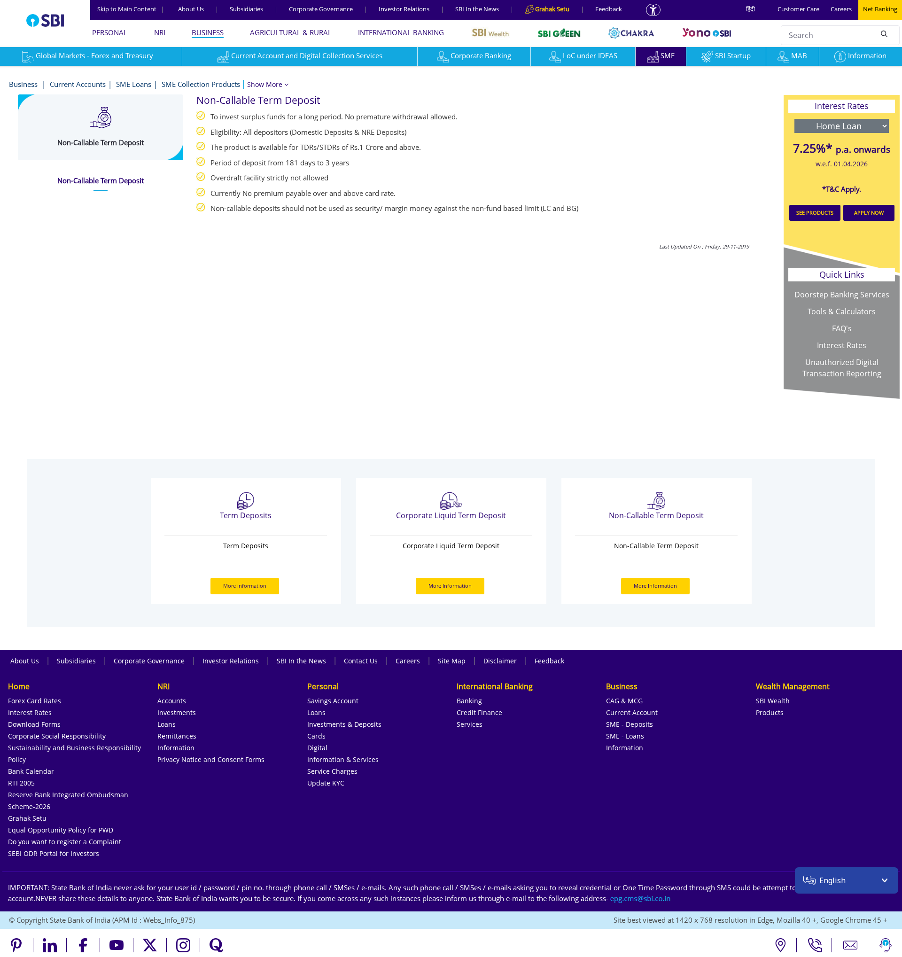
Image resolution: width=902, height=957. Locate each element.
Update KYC (325, 782)
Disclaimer (500, 660)
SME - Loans (625, 735)
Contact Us (361, 660)
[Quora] (216, 945)
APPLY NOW (869, 212)
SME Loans (133, 84)
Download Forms (34, 724)
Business (24, 84)
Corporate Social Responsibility (57, 735)
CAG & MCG (624, 700)
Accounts (171, 700)
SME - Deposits (629, 724)
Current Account (632, 712)
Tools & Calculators (842, 311)
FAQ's (842, 328)
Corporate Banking (481, 55)
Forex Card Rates (34, 700)
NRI (159, 32)
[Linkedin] (50, 945)
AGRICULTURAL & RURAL (291, 32)
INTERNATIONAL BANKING (401, 32)
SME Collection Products (201, 84)
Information (867, 55)
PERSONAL (109, 32)
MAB (799, 55)
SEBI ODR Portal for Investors (53, 853)
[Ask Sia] (885, 945)
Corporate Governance (321, 9)
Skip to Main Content (130, 9)
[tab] (100, 180)
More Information (450, 585)
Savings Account (332, 700)
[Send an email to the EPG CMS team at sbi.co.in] (640, 898)
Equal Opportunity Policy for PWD (60, 829)
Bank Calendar (31, 771)
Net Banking (880, 9)
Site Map (452, 660)
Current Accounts (78, 84)
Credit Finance (479, 712)
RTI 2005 (21, 782)
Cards (316, 735)
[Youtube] (116, 945)
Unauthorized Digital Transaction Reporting (841, 368)
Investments (176, 712)
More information (244, 585)
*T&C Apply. (841, 189)
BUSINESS (208, 32)
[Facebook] (83, 945)
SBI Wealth (773, 700)
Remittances (176, 735)
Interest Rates (841, 345)
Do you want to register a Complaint (64, 841)
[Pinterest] (16, 945)
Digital (317, 747)
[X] (150, 945)
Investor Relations (404, 9)
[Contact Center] (815, 945)
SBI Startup (733, 55)
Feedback (608, 9)
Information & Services (343, 759)
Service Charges (332, 771)
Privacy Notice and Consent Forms (210, 759)
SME (668, 55)
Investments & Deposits (344, 724)
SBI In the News (477, 9)
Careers (841, 9)
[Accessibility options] (653, 10)
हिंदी (750, 9)
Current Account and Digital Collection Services (306, 55)
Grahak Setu (27, 818)
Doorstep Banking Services (841, 294)
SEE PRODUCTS (814, 212)
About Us (191, 9)
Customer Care (798, 9)
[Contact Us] (850, 945)
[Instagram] (183, 945)
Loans (166, 724)
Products (770, 712)
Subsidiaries (246, 9)
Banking (469, 700)
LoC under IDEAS (590, 55)
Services (469, 724)
